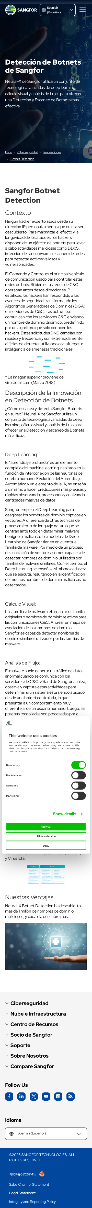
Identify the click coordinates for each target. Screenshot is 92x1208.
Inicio (8, 152)
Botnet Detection (22, 159)
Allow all (46, 827)
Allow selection (46, 836)
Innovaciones (52, 152)
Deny (46, 846)
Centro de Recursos (34, 1024)
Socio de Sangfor (31, 1035)
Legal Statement (22, 1193)
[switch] (78, 775)
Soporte (20, 1045)
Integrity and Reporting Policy (32, 1202)
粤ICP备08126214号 (23, 1174)
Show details (64, 814)
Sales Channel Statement (29, 1184)
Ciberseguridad (27, 152)
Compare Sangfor (32, 1066)
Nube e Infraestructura (38, 1014)
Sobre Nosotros (29, 1056)
